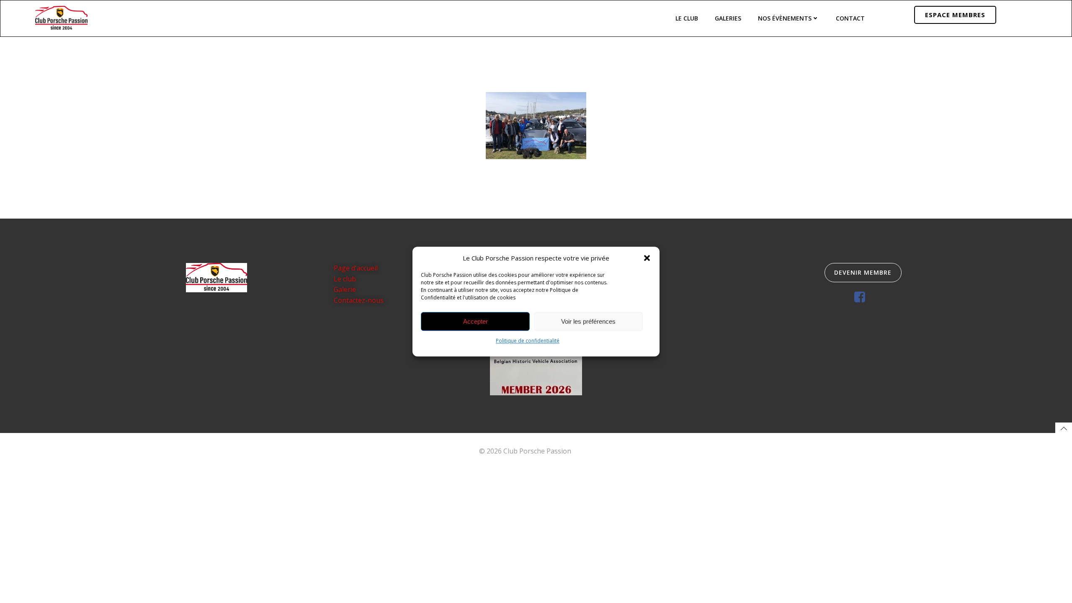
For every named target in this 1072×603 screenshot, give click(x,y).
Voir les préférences (588, 321)
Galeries (728, 18)
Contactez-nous (359, 300)
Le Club (686, 18)
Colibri (583, 451)
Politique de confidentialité (527, 340)
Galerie (345, 289)
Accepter (475, 321)
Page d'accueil (356, 268)
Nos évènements (785, 18)
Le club (345, 278)
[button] (647, 258)
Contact (850, 18)
